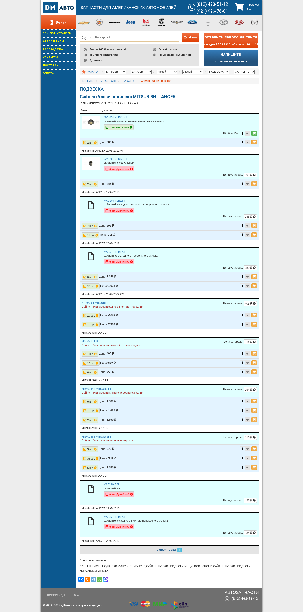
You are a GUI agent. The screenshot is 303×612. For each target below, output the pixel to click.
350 (247, 267)
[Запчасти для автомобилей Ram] (161, 22)
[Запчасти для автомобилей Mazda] (254, 22)
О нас (77, 595)
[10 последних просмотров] (84, 72)
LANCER (128, 80)
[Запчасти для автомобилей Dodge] (146, 22)
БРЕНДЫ (87, 80)
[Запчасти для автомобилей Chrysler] (177, 22)
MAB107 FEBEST (114, 200)
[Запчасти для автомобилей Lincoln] (208, 22)
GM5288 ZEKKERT (115, 159)
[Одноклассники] (87, 579)
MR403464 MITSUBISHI (96, 436)
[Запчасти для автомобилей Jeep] (130, 22)
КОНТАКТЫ (50, 57)
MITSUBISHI (108, 80)
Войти (61, 22)
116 (247, 341)
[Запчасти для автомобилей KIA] (239, 22)
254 (247, 389)
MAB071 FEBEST (92, 341)
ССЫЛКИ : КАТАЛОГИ (57, 33)
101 (247, 175)
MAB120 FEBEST (114, 516)
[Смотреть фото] (91, 122)
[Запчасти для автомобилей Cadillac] (99, 22)
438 (247, 500)
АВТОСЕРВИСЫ (53, 41)
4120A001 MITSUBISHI (96, 303)
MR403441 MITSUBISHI (96, 389)
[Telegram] (93, 579)
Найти (193, 37)
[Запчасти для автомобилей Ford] (192, 22)
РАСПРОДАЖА (53, 49)
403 (247, 303)
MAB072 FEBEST (114, 251)
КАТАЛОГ (93, 71)
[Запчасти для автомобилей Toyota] (223, 22)
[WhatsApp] (99, 579)
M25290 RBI (111, 484)
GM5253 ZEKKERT (115, 117)
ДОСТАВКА (50, 65)
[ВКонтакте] (81, 579)
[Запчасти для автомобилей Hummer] (115, 22)
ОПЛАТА (48, 73)
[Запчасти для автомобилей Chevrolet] (84, 22)
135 (247, 216)
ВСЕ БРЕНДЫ (56, 595)
